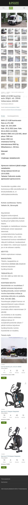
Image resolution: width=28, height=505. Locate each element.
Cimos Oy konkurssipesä (15, 109)
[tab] (3, 116)
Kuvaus (3, 116)
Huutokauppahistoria (13, 116)
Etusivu (3, 92)
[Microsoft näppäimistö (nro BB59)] (24, 96)
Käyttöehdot (4, 482)
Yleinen (8, 92)
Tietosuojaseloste (5, 479)
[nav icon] (24, 8)
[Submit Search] (11, 8)
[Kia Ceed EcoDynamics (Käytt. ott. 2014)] (26, 96)
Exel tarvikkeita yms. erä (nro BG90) (11, 366)
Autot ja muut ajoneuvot (10, 107)
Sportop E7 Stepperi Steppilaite (10, 411)
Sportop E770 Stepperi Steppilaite (10, 456)
